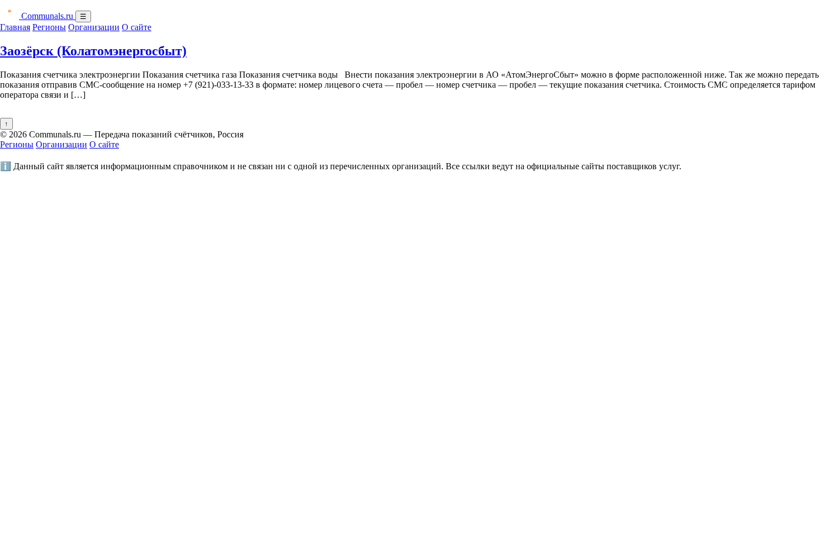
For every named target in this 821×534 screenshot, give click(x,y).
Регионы (49, 27)
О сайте (136, 27)
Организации (94, 27)
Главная (15, 27)
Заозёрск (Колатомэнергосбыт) (93, 51)
